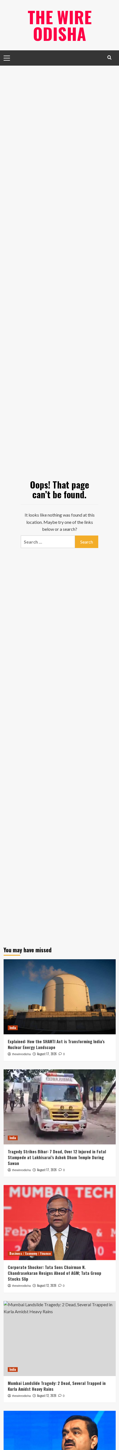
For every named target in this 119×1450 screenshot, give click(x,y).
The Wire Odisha (60, 25)
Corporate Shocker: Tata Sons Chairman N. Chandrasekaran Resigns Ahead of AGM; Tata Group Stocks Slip (54, 1273)
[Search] (109, 57)
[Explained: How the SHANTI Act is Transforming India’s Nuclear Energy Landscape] (60, 996)
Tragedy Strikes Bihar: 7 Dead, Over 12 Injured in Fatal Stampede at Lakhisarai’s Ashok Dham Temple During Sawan (57, 1157)
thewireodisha (21, 1054)
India (12, 1027)
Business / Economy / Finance (30, 1253)
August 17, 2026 (47, 1054)
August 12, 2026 (46, 1285)
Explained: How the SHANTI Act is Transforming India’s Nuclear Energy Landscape (56, 1044)
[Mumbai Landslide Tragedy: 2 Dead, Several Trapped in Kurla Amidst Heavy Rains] (60, 1338)
